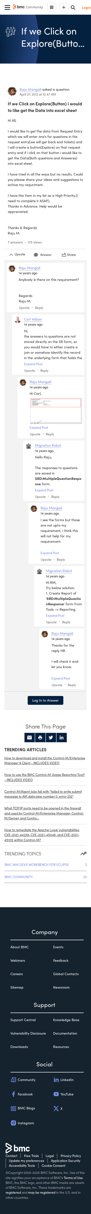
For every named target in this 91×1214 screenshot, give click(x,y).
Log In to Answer (45, 700)
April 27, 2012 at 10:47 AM (38, 94)
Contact (11, 1155)
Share (71, 254)
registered (13, 1192)
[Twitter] (51, 737)
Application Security (65, 1160)
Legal (50, 1155)
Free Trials (31, 1155)
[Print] (40, 737)
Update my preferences (26, 1160)
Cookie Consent (53, 1165)
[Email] (30, 737)
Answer (45, 254)
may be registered (41, 1192)
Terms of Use (73, 1177)
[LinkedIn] (62, 737)
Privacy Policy (71, 1155)
